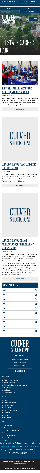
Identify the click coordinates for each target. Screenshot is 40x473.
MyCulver (7, 390)
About (6, 428)
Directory (7, 400)
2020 (4, 317)
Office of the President (12, 430)
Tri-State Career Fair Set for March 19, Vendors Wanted (17, 90)
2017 (4, 331)
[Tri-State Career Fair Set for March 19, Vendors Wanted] (20, 72)
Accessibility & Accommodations (15, 385)
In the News (8, 438)
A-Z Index (7, 418)
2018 (4, 326)
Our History (8, 425)
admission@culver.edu (20, 359)
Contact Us (7, 440)
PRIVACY (25, 468)
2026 (4, 290)
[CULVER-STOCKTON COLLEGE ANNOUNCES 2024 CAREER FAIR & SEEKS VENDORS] (20, 215)
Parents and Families (11, 380)
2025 (4, 295)
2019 (4, 322)
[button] (15, 371)
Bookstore (7, 408)
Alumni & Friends (10, 382)
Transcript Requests (11, 392)
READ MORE (27, 109)
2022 (4, 308)
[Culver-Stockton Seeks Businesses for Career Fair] (20, 138)
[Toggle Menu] (35, 19)
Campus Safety (9, 405)
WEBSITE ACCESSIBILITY (13, 468)
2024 (4, 299)
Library (6, 415)
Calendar (7, 413)
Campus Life (8, 433)
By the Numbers (9, 435)
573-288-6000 (20, 355)
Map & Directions (10, 403)
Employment (8, 387)
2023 (4, 304)
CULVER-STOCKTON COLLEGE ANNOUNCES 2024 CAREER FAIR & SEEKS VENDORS (18, 244)
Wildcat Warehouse (10, 410)
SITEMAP (32, 468)
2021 (4, 313)
